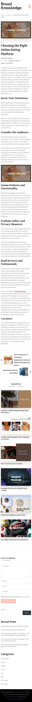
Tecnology (4, 684)
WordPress (11, 699)
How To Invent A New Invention (11, 463)
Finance (3, 662)
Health (3, 666)
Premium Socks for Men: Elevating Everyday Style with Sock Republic (14, 645)
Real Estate (4, 680)
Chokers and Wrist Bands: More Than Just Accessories (15, 438)
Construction (5, 658)
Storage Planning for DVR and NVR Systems (15, 626)
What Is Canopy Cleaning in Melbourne (13, 630)
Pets (2, 677)
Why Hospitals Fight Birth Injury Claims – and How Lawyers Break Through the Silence (15, 634)
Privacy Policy (20, 699)
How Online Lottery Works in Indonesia (14, 540)
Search (3, 609)
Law (2, 673)
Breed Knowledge (11, 6)
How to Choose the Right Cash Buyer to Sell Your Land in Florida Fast (14, 640)
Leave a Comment (7, 63)
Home (2, 42)
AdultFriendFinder (20, 291)
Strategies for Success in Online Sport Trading (14, 489)
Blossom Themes (12, 697)
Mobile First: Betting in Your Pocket (13, 515)
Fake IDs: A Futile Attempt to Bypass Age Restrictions (14, 411)
